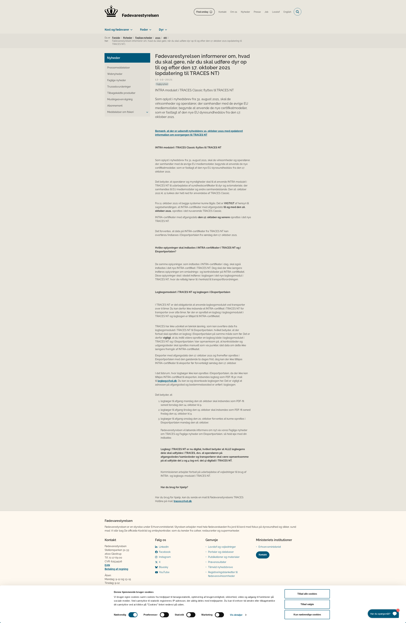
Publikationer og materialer (224, 556)
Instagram (165, 556)
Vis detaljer (236, 614)
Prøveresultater (217, 562)
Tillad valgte (307, 604)
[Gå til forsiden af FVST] (132, 12)
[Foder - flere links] (149, 28)
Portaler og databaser (221, 551)
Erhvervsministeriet (270, 546)
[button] (146, 112)
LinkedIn (164, 546)
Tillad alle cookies (307, 593)
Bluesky (163, 567)
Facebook (164, 551)
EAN (107, 565)
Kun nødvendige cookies (307, 614)
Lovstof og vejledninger (222, 546)
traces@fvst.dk (183, 501)
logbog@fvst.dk (167, 380)
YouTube (164, 572)
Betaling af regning (116, 569)
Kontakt (263, 554)
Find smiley (202, 12)
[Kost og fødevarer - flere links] (130, 28)
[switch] (164, 614)
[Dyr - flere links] (165, 28)
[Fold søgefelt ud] (297, 12)
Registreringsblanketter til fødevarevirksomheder (223, 574)
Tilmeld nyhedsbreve (220, 567)
